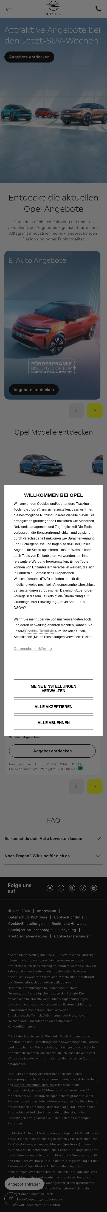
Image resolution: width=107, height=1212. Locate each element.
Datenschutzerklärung (33, 648)
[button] (53, 688)
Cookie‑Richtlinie (39, 630)
